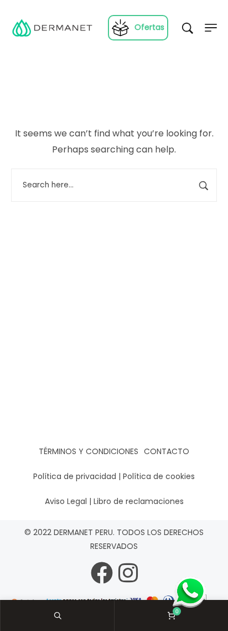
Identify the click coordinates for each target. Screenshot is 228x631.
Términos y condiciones (88, 451)
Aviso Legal (66, 501)
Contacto (166, 451)
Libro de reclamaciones (139, 501)
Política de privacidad (74, 476)
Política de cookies (159, 476)
